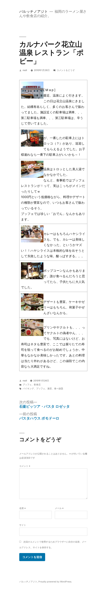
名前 (22, 508)
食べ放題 (58, 388)
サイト (22, 525)
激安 (49, 388)
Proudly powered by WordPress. (55, 581)
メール (59, 508)
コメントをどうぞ (66, 70)
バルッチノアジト (33, 11)
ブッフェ (27, 384)
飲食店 (37, 384)
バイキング (28, 388)
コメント (24, 466)
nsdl (25, 70)
